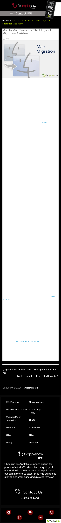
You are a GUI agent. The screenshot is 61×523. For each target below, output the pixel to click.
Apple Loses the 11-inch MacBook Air (36, 376)
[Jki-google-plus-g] (40, 517)
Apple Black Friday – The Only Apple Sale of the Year (29, 371)
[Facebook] (8, 512)
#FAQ (9, 442)
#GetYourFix (12, 402)
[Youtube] (30, 512)
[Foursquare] (19, 517)
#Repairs (10, 427)
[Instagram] (51, 512)
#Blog (9, 435)
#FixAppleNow (37, 402)
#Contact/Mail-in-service (14, 418)
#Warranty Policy (35, 411)
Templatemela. (30, 387)
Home (5, 20)
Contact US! (24, 13)
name (44, 122)
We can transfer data (27, 341)
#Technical (34, 427)
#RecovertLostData (14, 409)
